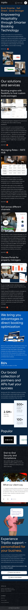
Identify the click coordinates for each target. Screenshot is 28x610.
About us (3, 598)
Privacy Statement (5, 602)
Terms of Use (3, 600)
